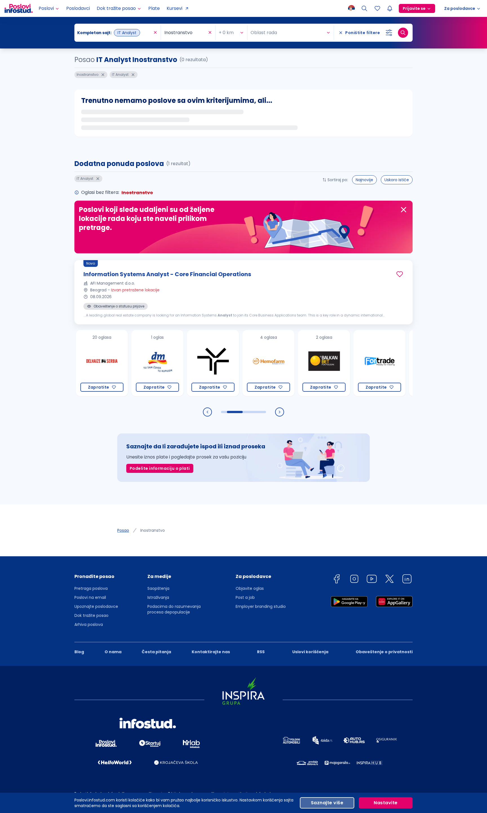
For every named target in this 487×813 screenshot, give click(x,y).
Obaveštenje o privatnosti (384, 652)
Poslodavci (78, 8)
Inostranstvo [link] (152, 530)
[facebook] (336, 579)
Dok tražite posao (91, 615)
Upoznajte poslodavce (96, 606)
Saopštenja (158, 588)
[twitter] (389, 579)
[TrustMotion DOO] (195, 363)
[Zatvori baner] (403, 209)
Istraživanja (158, 597)
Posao (123, 530)
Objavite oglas (250, 588)
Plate (154, 8)
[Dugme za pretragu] (403, 33)
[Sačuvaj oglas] (400, 274)
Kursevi (174, 8)
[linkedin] (407, 579)
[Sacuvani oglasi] (377, 8)
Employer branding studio (261, 606)
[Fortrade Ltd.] (361, 363)
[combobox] (115, 32)
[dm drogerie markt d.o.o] (139, 363)
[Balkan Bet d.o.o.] (306, 363)
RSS (261, 652)
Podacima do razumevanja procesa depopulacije (174, 609)
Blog (79, 652)
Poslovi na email (90, 597)
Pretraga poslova (91, 588)
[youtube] (371, 579)
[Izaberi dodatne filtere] (388, 32)
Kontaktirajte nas (211, 652)
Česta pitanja (156, 652)
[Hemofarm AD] (250, 363)
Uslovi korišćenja (310, 652)
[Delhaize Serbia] (83, 363)
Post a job (245, 597)
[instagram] (354, 579)
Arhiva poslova (88, 624)
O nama (113, 652)
